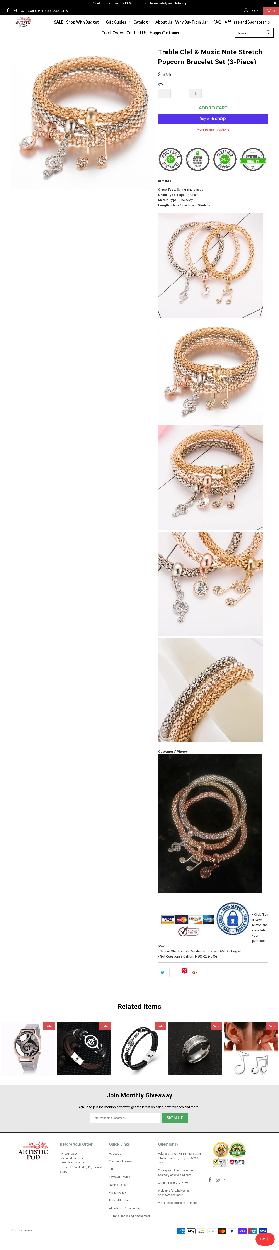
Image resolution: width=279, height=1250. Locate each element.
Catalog (140, 22)
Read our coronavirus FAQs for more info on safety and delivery (139, 3)
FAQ (217, 22)
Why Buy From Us (191, 22)
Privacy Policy (117, 1192)
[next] (146, 117)
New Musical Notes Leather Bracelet (84, 1048)
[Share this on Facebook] (174, 972)
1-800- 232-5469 (178, 1182)
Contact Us (136, 32)
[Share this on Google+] (194, 972)
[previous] (18, 117)
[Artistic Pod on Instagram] (15, 11)
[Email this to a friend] (205, 972)
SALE (58, 22)
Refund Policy (117, 1184)
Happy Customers (166, 32)
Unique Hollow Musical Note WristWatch (28, 1049)
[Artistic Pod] (22, 22)
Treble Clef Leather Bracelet (139, 1048)
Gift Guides (116, 22)
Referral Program (119, 1200)
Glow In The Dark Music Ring (195, 1048)
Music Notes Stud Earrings (251, 1048)
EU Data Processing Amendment (129, 1216)
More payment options (213, 129)
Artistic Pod (28, 1230)
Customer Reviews (120, 1161)
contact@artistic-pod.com (174, 1175)
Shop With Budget (82, 22)
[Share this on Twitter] (162, 972)
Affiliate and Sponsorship (247, 22)
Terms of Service (119, 1177)
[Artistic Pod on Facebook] (7, 11)
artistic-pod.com (174, 1202)
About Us (163, 22)
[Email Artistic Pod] (22, 11)
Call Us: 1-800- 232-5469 (48, 11)
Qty (160, 84)
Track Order (112, 32)
